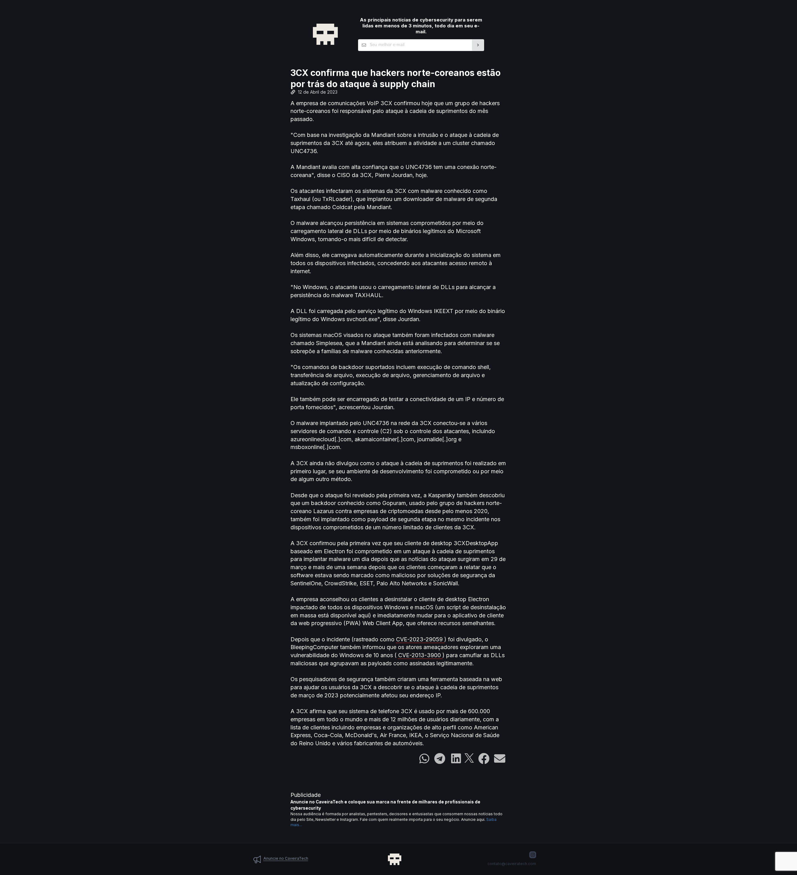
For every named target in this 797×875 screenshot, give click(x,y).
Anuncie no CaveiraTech (285, 858)
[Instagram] (532, 854)
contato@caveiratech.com (512, 863)
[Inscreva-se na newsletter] (478, 45)
